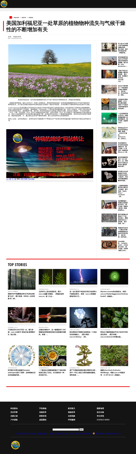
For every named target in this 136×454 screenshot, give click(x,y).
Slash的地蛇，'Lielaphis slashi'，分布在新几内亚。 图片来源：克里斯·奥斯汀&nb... (123, 245)
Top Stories (17, 264)
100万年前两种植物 (105, 329)
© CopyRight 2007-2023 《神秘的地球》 (32, 433)
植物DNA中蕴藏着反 (13, 291)
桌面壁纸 (113, 12)
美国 (25, 179)
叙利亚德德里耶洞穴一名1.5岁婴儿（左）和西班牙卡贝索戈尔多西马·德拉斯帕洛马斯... (123, 161)
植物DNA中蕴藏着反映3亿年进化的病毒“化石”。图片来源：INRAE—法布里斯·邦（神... (21, 296)
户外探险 (105, 12)
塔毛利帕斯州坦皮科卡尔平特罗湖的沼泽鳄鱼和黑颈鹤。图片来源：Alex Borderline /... (123, 61)
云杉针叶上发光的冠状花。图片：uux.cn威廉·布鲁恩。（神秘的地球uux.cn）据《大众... (51, 293)
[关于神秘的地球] (16, 445)
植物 (32, 179)
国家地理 (33, 12)
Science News (7, 20)
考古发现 (97, 12)
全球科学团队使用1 (13, 368)
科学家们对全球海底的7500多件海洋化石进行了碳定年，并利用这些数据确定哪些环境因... (123, 176)
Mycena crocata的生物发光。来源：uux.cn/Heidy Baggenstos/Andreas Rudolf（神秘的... (114, 293)
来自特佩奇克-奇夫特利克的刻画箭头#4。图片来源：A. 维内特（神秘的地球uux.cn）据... (123, 147)
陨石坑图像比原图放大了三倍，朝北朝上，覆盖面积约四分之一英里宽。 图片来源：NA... (123, 219)
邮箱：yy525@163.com (58, 433)
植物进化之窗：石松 (105, 368)
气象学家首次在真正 (44, 289)
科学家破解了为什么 (13, 327)
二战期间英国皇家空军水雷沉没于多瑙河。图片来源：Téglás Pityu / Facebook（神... (123, 191)
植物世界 (57, 12)
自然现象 (89, 12)
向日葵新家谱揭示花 (44, 368)
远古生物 (65, 12)
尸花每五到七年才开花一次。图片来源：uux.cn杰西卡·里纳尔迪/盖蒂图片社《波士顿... (21, 332)
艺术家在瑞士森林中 (105, 289)
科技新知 (10, 12)
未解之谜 (73, 12)
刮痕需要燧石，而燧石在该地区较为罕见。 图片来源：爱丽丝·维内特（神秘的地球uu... (123, 205)
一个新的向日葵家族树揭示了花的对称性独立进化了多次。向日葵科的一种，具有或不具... (52, 372)
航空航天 (26, 12)
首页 (3, 12)
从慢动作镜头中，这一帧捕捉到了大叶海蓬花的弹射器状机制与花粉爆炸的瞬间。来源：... (52, 332)
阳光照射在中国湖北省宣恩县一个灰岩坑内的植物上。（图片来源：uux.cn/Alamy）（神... (83, 334)
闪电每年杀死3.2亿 (74, 289)
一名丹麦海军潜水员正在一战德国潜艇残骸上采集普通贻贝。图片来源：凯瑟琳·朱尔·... (123, 118)
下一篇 (13, 179)
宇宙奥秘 (18, 12)
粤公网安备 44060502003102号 (107, 433)
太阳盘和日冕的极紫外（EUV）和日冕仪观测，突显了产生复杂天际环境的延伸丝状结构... (123, 103)
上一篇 (8, 179)
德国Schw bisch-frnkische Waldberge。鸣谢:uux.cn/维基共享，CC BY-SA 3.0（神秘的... (112, 372)
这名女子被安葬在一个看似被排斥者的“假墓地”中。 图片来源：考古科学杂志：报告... (123, 90)
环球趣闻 (121, 12)
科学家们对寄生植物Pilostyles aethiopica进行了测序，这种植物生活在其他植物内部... (21, 372)
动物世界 (49, 12)
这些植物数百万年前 (75, 368)
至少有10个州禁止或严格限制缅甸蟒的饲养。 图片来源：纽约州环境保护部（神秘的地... (123, 48)
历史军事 (41, 12)
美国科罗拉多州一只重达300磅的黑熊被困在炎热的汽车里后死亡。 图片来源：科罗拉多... (123, 232)
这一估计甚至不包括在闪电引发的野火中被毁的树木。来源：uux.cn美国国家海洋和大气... (83, 293)
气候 (29, 179)
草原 (22, 179)
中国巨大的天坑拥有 (75, 329)
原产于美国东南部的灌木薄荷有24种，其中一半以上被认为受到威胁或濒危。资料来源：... (83, 372)
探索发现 (81, 12)
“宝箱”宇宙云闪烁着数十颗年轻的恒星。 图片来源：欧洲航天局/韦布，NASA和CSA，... (123, 76)
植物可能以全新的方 (44, 327)
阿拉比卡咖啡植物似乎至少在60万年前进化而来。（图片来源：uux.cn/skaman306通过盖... (114, 334)
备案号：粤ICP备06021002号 (80, 433)
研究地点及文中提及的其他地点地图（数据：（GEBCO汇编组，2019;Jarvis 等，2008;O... (123, 133)
